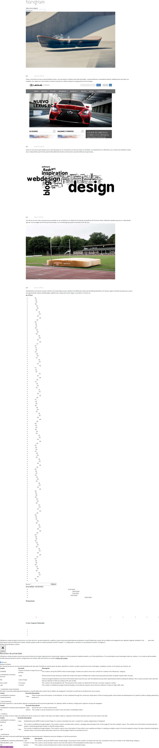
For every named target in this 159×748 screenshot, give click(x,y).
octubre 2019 (32, 439)
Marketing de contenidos (88, 607)
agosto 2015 (32, 533)
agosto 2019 (32, 443)
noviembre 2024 (33, 338)
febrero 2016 (32, 521)
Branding (48, 604)
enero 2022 (32, 387)
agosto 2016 (32, 513)
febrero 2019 (32, 455)
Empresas (118, 604)
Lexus (46, 76)
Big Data (43, 604)
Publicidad (31, 610)
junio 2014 (31, 561)
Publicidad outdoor (41, 611)
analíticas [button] (3, 712)
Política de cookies (31, 627)
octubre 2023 (32, 364)
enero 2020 (32, 433)
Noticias (71, 6)
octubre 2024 (32, 340)
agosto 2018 (32, 467)
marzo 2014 (32, 567)
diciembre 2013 (33, 573)
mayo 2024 (31, 350)
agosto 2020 (32, 421)
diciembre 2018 (33, 459)
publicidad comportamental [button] (8, 687)
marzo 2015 (32, 543)
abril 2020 (31, 429)
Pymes (48, 611)
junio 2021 (31, 401)
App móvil (39, 604)
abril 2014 (31, 565)
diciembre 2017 (33, 483)
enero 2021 (32, 411)
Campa (53, 604)
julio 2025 (31, 322)
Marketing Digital (101, 607)
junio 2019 (31, 447)
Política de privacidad (32, 629)
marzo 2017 (32, 499)
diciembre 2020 (33, 413)
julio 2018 (31, 469)
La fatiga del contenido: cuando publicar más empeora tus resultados (50, 591)
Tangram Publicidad (85, 611)
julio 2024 (31, 346)
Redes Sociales (56, 611)
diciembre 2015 (33, 525)
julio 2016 (31, 515)
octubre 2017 (32, 487)
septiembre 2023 (33, 366)
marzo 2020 (32, 431)
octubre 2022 (32, 376)
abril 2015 (31, 541)
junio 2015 (31, 537)
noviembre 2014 (33, 551)
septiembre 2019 (33, 441)
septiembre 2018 (33, 465)
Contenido (79, 604)
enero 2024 (32, 358)
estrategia (124, 604)
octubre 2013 (32, 577)
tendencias (97, 611)
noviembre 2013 (33, 575)
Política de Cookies (62, 658)
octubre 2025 (32, 316)
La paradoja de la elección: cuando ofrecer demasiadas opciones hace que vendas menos (56, 597)
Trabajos (39, 6)
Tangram (31, 76)
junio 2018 (31, 471)
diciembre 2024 (33, 336)
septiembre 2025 (33, 318)
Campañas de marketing (61, 604)
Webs (104, 611)
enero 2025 (32, 334)
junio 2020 (31, 425)
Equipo (50, 6)
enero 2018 (32, 481)
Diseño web (104, 604)
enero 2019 (32, 457)
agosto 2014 (32, 557)
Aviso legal (29, 625)
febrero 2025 (32, 332)
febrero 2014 (32, 569)
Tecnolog (92, 611)
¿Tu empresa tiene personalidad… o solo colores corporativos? (48, 589)
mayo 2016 (31, 519)
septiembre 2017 (33, 489)
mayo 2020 (31, 427)
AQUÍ (146, 640)
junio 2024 (31, 348)
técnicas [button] (2, 660)
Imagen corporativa (44, 607)
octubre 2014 (32, 553)
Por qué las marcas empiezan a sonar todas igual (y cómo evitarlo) (49, 595)
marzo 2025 (32, 330)
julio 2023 (31, 368)
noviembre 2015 (33, 527)
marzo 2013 (32, 581)
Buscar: (28, 584)
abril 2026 (31, 304)
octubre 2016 (32, 509)
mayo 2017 (31, 495)
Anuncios (34, 604)
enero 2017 (32, 503)
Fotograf (32, 607)
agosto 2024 (32, 344)
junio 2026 (31, 300)
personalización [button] (5, 699)
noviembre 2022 (33, 374)
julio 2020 (31, 423)
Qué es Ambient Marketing (44, 281)
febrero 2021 (32, 409)
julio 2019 (31, 445)
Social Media (68, 611)
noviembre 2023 (33, 362)
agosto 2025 (32, 320)
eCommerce (111, 604)
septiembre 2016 (33, 511)
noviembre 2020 (33, 415)
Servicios (28, 6)
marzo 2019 (32, 453)
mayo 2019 (31, 449)
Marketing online (112, 607)
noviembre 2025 (33, 314)
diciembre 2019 (33, 435)
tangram (78, 611)
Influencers (52, 607)
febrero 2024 (32, 356)
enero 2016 (32, 523)
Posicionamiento (121, 607)
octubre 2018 (32, 463)
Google (36, 607)
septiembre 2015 (33, 531)
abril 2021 (31, 405)
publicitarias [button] (4, 732)
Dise (97, 604)
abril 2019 (31, 451)
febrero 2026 (32, 308)
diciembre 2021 (33, 389)
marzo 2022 (32, 383)
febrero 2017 (32, 501)
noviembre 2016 (33, 507)
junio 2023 (31, 370)
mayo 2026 (31, 302)
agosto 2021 (32, 397)
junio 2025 (31, 324)
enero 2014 (32, 571)
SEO (63, 611)
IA (39, 607)
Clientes (60, 6)
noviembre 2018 (33, 461)
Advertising (29, 604)
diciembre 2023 (33, 360)
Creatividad (91, 604)
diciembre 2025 (33, 312)
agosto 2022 (32, 380)
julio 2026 (31, 298)
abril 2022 (31, 381)
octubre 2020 (32, 417)
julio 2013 (31, 579)
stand (73, 611)
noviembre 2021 (33, 391)
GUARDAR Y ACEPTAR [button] (6, 747)
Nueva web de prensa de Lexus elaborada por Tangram (64, 140)
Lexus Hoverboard (39, 69)
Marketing (76, 607)
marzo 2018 (32, 477)
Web (102, 611)
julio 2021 (31, 399)
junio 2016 (31, 517)
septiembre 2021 (33, 395)
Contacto (82, 6)
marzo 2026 (32, 306)
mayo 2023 (31, 372)
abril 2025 (31, 328)
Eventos (130, 604)
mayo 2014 (31, 563)
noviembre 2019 (33, 437)
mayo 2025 (31, 326)
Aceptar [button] (108, 642)
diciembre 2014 (33, 549)
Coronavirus (85, 604)
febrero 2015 (32, 545)
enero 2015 (32, 547)
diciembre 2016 (33, 505)
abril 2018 (31, 475)
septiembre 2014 (33, 555)
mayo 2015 (31, 539)
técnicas (4, 662)
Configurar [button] (121, 642)
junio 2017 (31, 493)
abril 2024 (31, 352)
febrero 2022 (32, 385)
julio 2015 (31, 535)
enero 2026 (32, 310)
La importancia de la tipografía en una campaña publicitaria (69, 210)
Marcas (68, 607)
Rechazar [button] (115, 642)
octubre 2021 (32, 393)
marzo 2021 (32, 407)
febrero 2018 (32, 479)
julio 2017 (31, 491)
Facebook (28, 607)
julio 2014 (31, 559)
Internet (58, 607)
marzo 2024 (32, 354)
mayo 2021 (31, 403)
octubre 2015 (32, 529)
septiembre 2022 (33, 378)
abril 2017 (31, 497)
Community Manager (72, 604)
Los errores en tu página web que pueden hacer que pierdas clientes (50, 593)
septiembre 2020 (33, 419)
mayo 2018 (31, 473)
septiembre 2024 (33, 342)
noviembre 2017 (33, 485)
